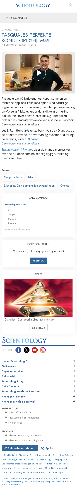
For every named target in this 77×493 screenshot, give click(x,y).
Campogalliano (13, 177)
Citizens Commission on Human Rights (45, 472)
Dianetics (23, 455)
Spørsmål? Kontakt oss (20, 412)
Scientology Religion (63, 455)
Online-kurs (9, 366)
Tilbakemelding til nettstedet (23, 417)
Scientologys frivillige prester (54, 459)
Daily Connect (10, 386)
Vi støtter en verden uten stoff (28, 468)
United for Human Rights (57, 468)
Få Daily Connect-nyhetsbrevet (24, 435)
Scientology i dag (12, 381)
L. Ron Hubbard (9, 455)
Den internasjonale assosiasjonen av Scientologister (27, 463)
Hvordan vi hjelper (13, 396)
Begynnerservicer (13, 371)
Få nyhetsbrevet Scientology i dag (26, 440)
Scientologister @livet (16, 204)
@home (64, 186)
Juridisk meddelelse (11, 484)
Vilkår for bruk (63, 481)
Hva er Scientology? (14, 361)
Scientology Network (40, 455)
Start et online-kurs (28, 459)
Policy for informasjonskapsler (39, 481)
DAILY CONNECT (38, 198)
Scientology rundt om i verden (21, 391)
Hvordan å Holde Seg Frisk (17, 229)
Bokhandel (8, 376)
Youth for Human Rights (13, 472)
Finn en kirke (15, 422)
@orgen (11, 214)
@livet (10, 210)
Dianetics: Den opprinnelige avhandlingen (29, 186)
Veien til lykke (61, 463)
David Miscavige (9, 459)
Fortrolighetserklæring (12, 481)
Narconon (6, 468)
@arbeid (12, 219)
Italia (30, 177)
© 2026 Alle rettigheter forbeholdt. (36, 478)
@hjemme (13, 223)
